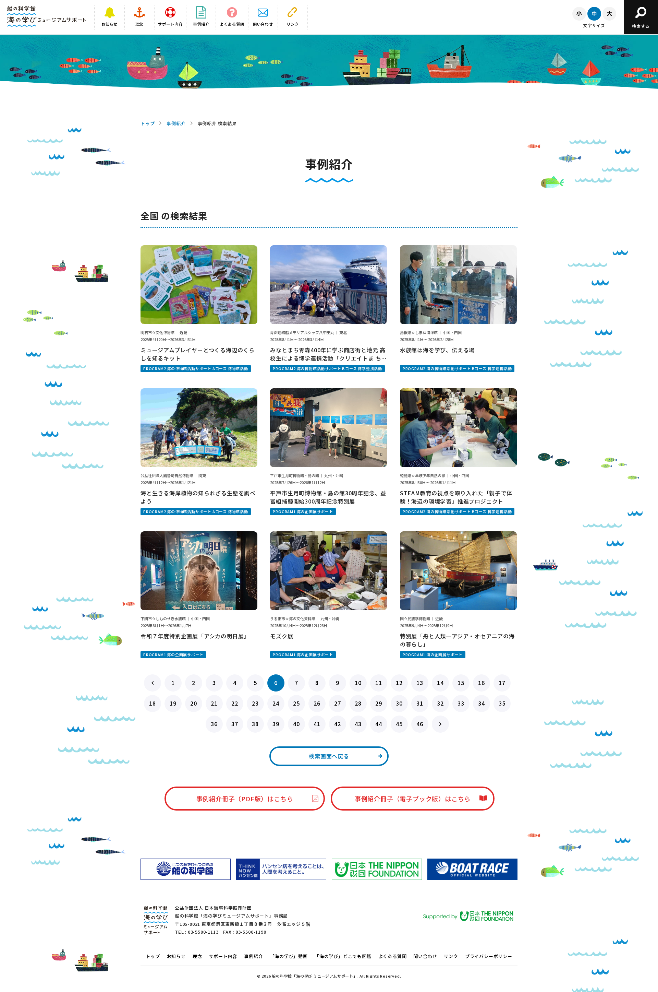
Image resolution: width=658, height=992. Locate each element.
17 (502, 682)
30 (399, 703)
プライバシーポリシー (488, 956)
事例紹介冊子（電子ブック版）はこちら (413, 798)
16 (481, 682)
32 (440, 703)
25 (296, 703)
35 (502, 703)
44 (378, 724)
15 (461, 682)
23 (255, 703)
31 (419, 703)
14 (440, 682)
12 (399, 682)
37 (234, 724)
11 (378, 682)
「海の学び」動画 (289, 956)
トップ (148, 123)
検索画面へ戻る (329, 756)
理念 (197, 956)
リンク (451, 956)
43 (358, 724)
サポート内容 (223, 956)
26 (317, 703)
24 (275, 703)
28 (358, 703)
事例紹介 (176, 123)
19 (173, 703)
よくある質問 (392, 956)
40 (296, 724)
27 (337, 703)
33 (461, 703)
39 (275, 724)
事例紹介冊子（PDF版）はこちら (244, 798)
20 (193, 703)
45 (399, 724)
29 (378, 703)
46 (419, 724)
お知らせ (176, 956)
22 (234, 703)
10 (358, 682)
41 (317, 724)
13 (419, 682)
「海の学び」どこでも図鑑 (343, 956)
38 (255, 724)
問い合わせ (425, 956)
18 (152, 703)
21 (214, 703)
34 (481, 703)
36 (214, 724)
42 (337, 724)
